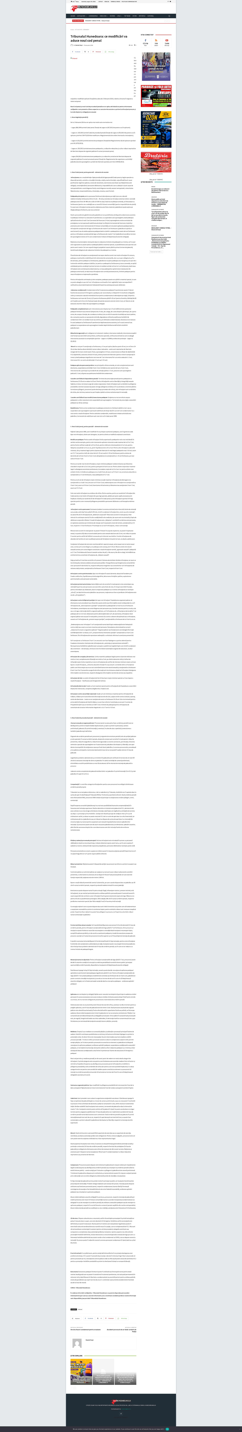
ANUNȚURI (103, 1373)
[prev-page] (72, 1388)
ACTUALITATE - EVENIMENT (82, 29)
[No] (240, 1429)
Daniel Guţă (78, 45)
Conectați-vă (156, 39)
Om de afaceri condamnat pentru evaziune (86, 1330)
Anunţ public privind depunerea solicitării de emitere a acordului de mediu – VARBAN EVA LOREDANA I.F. (103, 1379)
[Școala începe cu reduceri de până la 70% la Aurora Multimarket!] (81, 1372)
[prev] (165, 21)
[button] (169, 16)
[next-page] (75, 1388)
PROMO (81, 1376)
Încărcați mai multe (155, 252)
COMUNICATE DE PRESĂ (125, 1371)
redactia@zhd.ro (126, 1409)
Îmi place (145, 39)
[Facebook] (168, 1)
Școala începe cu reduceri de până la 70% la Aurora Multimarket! (81, 1380)
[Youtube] (170, 1)
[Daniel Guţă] (72, 45)
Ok (167, 1429)
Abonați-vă (167, 39)
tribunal (80, 1309)
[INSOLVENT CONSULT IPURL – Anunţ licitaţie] (145, 228)
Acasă (72, 29)
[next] (168, 21)
